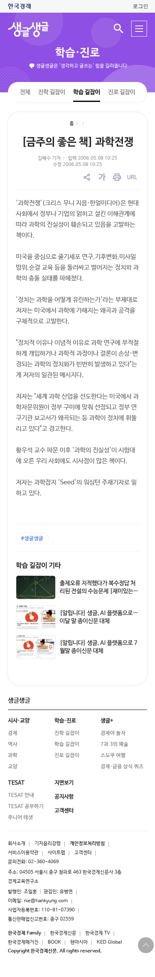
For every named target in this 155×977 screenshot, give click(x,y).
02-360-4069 (43, 862)
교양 (12, 767)
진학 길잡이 (51, 91)
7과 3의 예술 (114, 744)
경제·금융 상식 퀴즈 (122, 767)
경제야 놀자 (113, 733)
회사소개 (16, 843)
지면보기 (64, 783)
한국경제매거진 (23, 942)
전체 (25, 91)
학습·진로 (77, 53)
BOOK (54, 942)
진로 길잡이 (121, 92)
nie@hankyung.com (46, 901)
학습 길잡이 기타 (38, 565)
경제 (12, 733)
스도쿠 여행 (113, 756)
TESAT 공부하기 (26, 806)
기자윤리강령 (48, 843)
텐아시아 (79, 942)
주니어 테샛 (20, 818)
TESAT (16, 783)
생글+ (107, 721)
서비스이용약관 (23, 853)
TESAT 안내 (21, 795)
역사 (12, 744)
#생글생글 (32, 539)
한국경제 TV (97, 933)
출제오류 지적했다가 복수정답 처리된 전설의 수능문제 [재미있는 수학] (98, 591)
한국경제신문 (63, 933)
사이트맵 (56, 853)
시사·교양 (18, 721)
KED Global (109, 942)
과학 (12, 756)
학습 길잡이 (86, 91)
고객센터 (83, 853)
